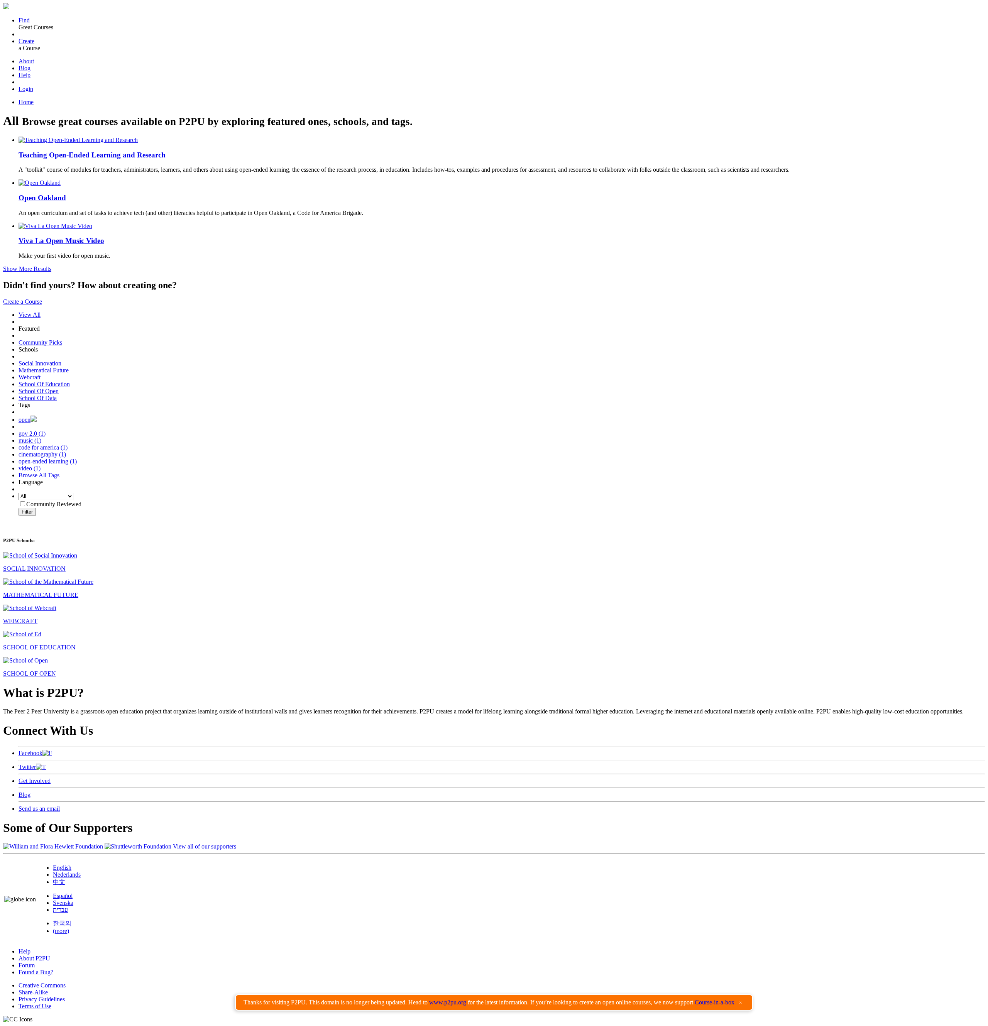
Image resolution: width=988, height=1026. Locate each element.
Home (26, 102)
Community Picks (40, 342)
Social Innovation (40, 363)
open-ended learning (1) (48, 461)
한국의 (62, 923)
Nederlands (67, 874)
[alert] (494, 1002)
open (24, 419)
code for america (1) (43, 447)
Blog (24, 68)
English (62, 867)
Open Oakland (42, 198)
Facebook (30, 753)
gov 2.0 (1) (32, 433)
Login (26, 89)
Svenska (63, 902)
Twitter (27, 767)
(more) (61, 931)
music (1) (30, 440)
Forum (27, 965)
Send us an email (39, 808)
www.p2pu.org (447, 1002)
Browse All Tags (39, 475)
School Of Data (38, 398)
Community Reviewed (53, 504)
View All (30, 314)
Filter (27, 512)
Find (24, 20)
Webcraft (30, 377)
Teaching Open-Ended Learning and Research (92, 155)
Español (63, 895)
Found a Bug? (36, 972)
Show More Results (27, 268)
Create (26, 41)
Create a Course (22, 301)
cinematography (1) (42, 454)
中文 (59, 882)
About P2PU (34, 958)
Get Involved (35, 781)
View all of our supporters (204, 846)
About (26, 61)
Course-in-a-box (714, 1002)
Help (24, 75)
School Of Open (39, 391)
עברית (60, 909)
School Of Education (44, 384)
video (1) (30, 468)
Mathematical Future (44, 370)
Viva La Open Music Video (61, 241)
